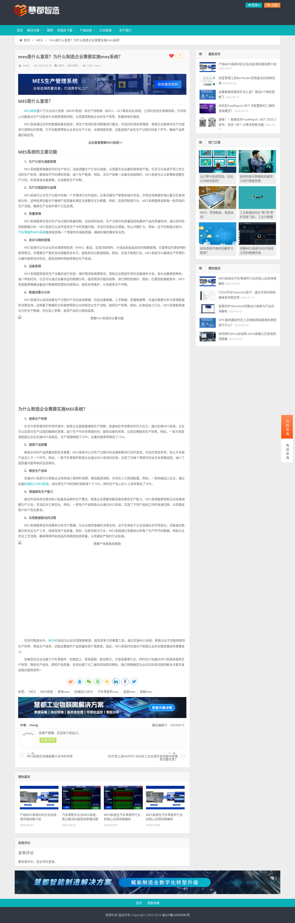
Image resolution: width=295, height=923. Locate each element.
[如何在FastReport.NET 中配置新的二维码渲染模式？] (207, 108)
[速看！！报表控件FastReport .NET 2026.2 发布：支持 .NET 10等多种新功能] (207, 122)
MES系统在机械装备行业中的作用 (50, 755)
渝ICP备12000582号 (176, 915)
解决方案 (33, 30)
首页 (20, 30)
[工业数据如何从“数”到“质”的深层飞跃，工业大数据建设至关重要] (257, 208)
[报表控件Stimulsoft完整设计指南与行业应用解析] (207, 309)
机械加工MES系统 (36, 484)
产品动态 (86, 30)
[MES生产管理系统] (102, 84)
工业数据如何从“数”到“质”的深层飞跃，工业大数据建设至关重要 (257, 217)
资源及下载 (64, 30)
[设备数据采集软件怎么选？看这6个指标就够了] (207, 94)
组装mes (129, 691)
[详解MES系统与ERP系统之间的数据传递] (257, 243)
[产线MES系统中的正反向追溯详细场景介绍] (39, 808)
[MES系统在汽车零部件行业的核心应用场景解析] (123, 808)
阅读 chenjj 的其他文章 (48, 740)
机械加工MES (83, 691)
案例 (50, 30)
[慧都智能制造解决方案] (147, 893)
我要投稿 (153, 903)
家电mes (64, 691)
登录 (51, 861)
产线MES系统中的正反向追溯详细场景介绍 (247, 64)
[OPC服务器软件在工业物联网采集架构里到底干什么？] (207, 322)
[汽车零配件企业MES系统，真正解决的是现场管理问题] (81, 808)
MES (39, 40)
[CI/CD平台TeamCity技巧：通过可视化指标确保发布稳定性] (207, 295)
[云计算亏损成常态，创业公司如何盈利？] (217, 171)
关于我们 (125, 30)
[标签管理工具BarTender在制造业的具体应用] (207, 80)
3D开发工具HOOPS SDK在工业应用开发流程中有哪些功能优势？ (143, 756)
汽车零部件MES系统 (32, 232)
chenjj (25, 65)
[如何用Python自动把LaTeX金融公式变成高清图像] (207, 336)
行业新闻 (106, 30)
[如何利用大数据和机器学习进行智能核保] (257, 171)
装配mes (146, 691)
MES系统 (72, 65)
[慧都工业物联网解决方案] (102, 717)
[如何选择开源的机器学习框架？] (217, 243)
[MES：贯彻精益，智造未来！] (217, 208)
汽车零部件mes (108, 691)
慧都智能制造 (43, 11)
